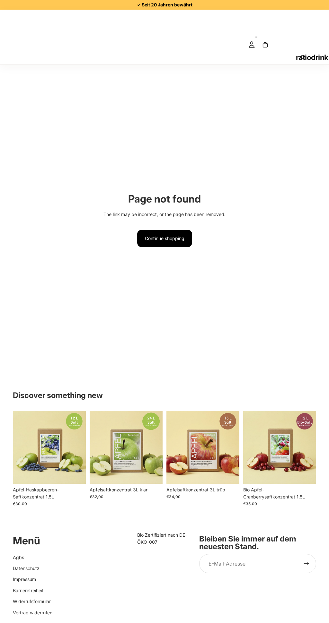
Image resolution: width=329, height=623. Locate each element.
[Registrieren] (306, 563)
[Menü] (256, 35)
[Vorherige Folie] (20, 447)
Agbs (18, 557)
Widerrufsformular (32, 601)
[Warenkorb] (265, 44)
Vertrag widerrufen (32, 612)
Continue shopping (164, 238)
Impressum (24, 579)
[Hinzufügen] (76, 474)
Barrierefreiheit (28, 590)
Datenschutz (26, 568)
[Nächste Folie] (79, 447)
